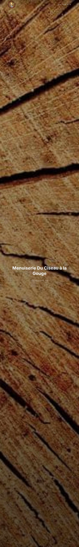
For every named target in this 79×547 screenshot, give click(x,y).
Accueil (59, 4)
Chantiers (64, 4)
